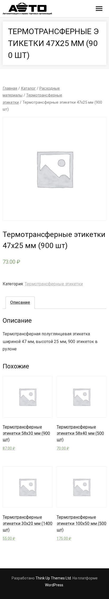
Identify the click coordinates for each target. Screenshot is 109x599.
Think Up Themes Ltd (53, 578)
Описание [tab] (20, 302)
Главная (10, 88)
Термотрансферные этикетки (54, 283)
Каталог (28, 88)
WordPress (54, 585)
